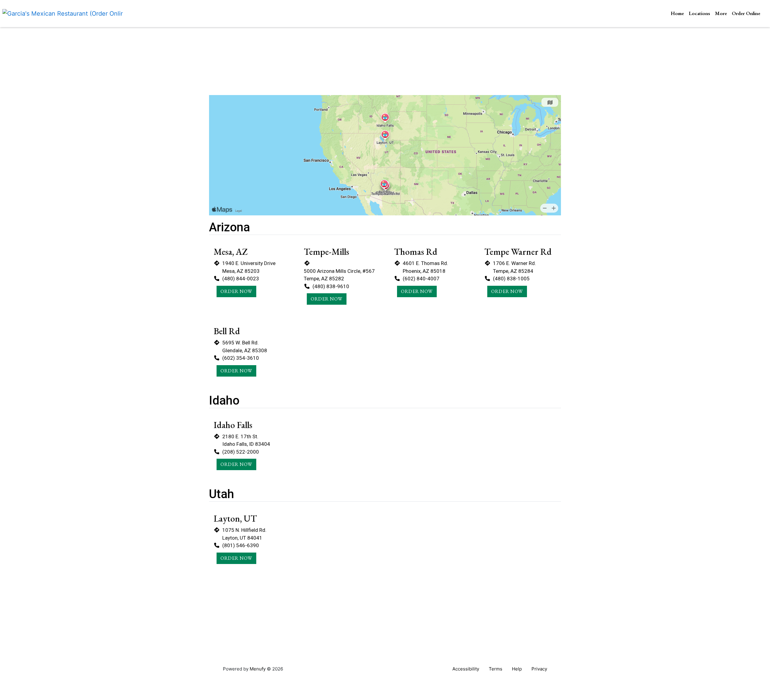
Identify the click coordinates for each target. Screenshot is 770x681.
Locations (699, 13)
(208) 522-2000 (240, 452)
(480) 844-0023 (240, 279)
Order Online (746, 13)
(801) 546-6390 (240, 545)
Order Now (236, 291)
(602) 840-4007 (421, 279)
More (721, 13)
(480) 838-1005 (511, 279)
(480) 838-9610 (331, 286)
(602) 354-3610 (240, 358)
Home (677, 13)
